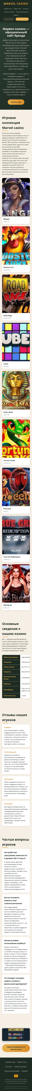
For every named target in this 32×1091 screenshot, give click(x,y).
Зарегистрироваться (22, 19)
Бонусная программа (22, 12)
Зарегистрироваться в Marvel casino (16, 1048)
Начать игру (16, 102)
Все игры (25, 8)
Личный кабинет (9, 19)
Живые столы (17, 8)
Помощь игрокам (9, 12)
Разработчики (8, 8)
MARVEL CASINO (16, 3)
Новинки (16, 15)
